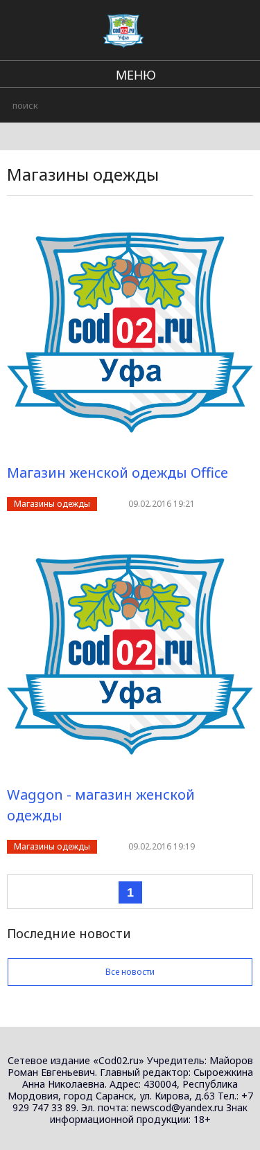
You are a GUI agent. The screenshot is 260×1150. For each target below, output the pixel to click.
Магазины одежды (52, 504)
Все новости (130, 972)
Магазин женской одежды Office (117, 472)
